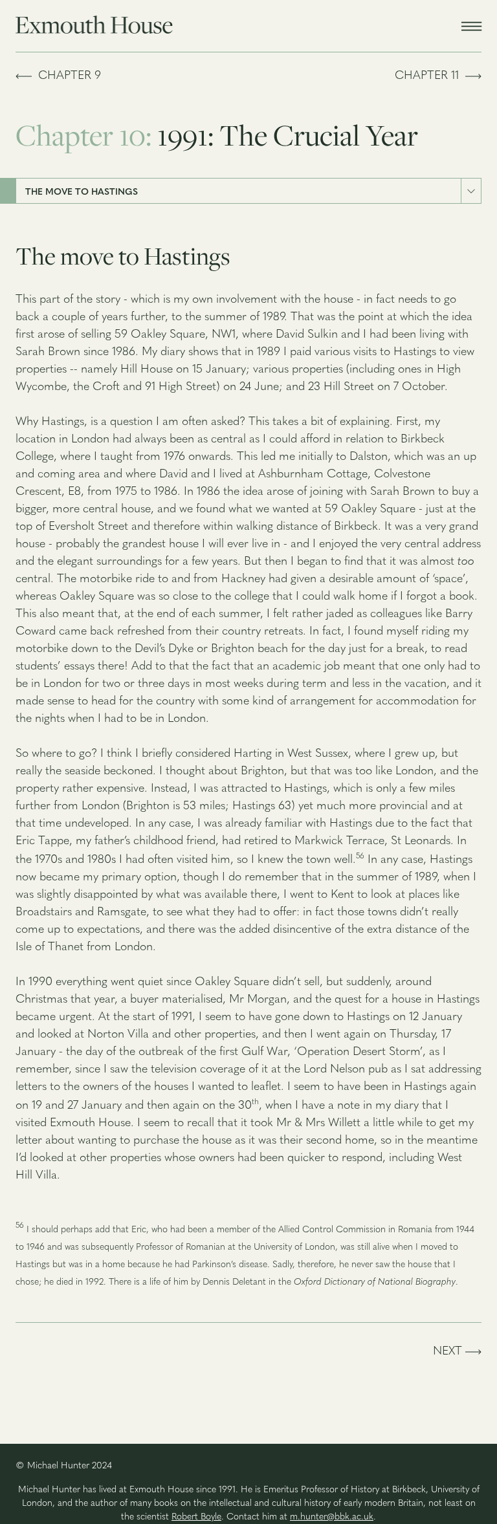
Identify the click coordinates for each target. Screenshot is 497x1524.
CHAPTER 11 (430, 76)
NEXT (449, 1352)
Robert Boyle (196, 1517)
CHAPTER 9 (66, 76)
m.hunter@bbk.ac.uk (331, 1517)
